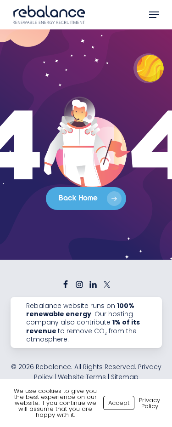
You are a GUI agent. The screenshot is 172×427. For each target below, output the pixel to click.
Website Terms (82, 376)
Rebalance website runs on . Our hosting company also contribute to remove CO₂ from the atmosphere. (83, 322)
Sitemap (125, 376)
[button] (154, 14)
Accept (118, 403)
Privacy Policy (149, 403)
